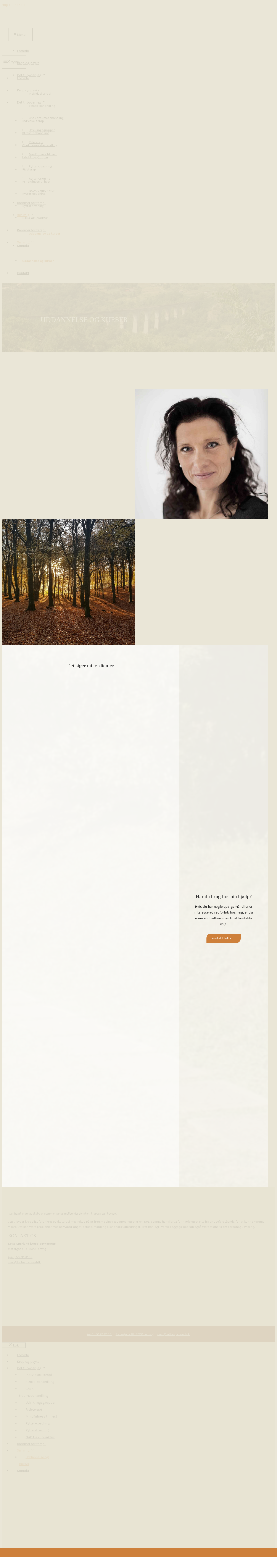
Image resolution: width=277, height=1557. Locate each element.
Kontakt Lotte (221, 938)
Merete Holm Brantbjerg (41, 448)
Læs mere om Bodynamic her (40, 427)
